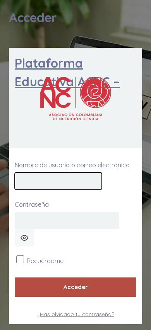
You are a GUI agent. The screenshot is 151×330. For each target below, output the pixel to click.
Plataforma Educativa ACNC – (67, 72)
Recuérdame (45, 261)
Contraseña (32, 204)
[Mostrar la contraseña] (24, 238)
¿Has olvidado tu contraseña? (75, 314)
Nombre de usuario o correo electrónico (72, 165)
